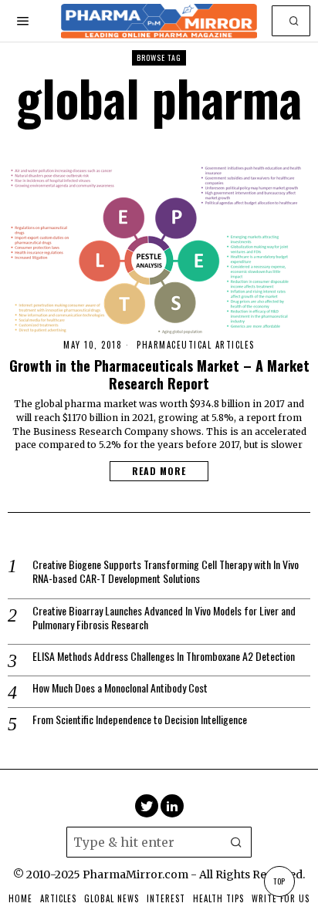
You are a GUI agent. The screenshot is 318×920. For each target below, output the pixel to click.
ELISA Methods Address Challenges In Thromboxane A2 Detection (163, 656)
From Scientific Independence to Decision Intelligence (139, 719)
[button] (294, 20)
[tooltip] (146, 805)
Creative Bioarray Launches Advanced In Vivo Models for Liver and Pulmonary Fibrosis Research (164, 618)
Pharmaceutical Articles (196, 345)
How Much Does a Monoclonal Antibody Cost (120, 688)
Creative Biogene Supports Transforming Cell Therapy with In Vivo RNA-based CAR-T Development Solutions (165, 571)
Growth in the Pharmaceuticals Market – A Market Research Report (159, 374)
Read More (159, 470)
